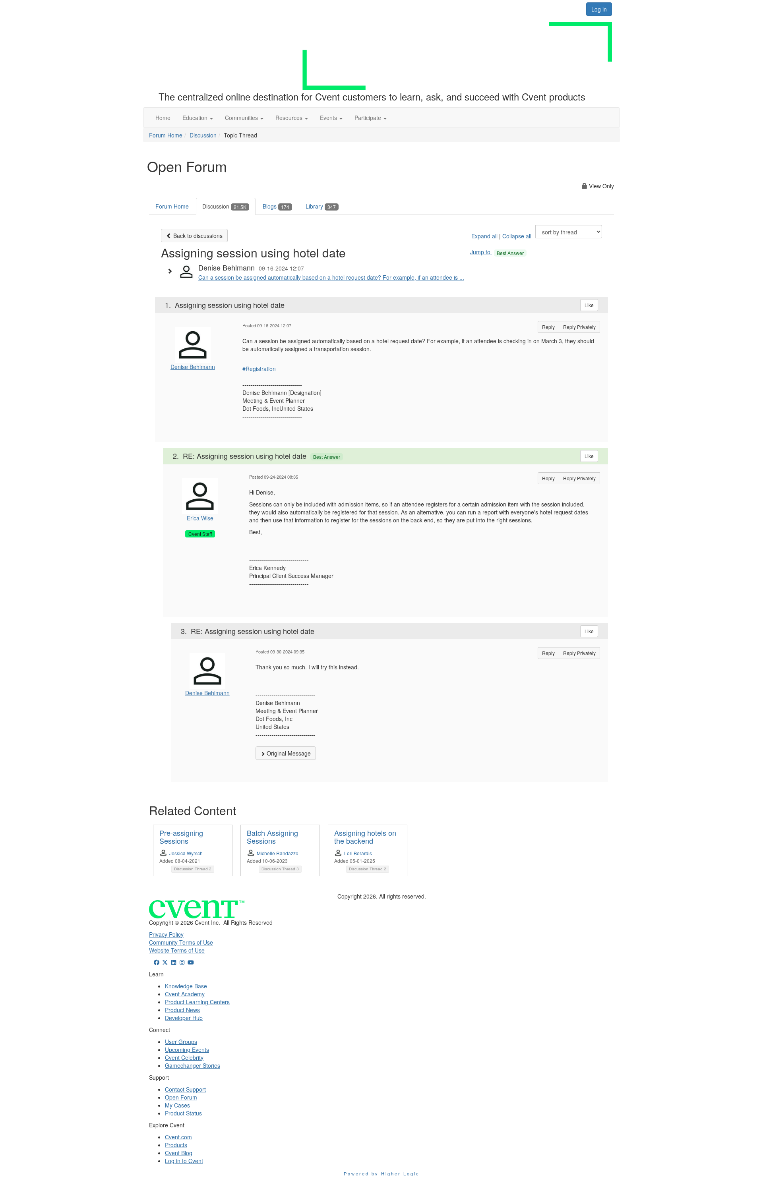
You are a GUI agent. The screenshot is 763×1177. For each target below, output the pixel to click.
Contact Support (185, 1089)
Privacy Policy (166, 934)
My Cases (177, 1105)
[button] (197, 118)
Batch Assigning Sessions (272, 836)
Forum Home (165, 135)
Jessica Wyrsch (186, 853)
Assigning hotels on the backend (365, 836)
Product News (182, 1010)
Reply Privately (579, 326)
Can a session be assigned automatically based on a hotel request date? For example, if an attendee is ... (331, 277)
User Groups (181, 1042)
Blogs (276, 206)
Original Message (288, 753)
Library (321, 206)
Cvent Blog (178, 1153)
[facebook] (156, 962)
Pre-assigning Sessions (181, 836)
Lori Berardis (358, 853)
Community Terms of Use (181, 942)
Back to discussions (197, 236)
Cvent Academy (185, 994)
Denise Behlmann (192, 367)
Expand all (484, 236)
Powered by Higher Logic (382, 1173)
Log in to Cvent (184, 1161)
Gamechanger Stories (192, 1065)
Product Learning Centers (197, 1002)
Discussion (203, 135)
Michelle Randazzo (277, 853)
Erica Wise (200, 518)
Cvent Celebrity (184, 1057)
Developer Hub (184, 1018)
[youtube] (190, 962)
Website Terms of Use (177, 950)
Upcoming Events (187, 1049)
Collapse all (516, 236)
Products (176, 1145)
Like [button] (589, 304)
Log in (599, 9)
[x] (165, 962)
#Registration (259, 369)
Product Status (183, 1113)
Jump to (497, 252)
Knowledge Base (186, 986)
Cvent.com (178, 1137)
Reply (548, 326)
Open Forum (181, 1097)
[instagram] (182, 962)
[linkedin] (173, 962)
